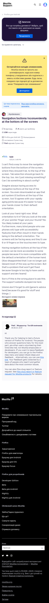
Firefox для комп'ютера (12, 453)
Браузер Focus (8, 466)
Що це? (5, 516)
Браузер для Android (11, 457)
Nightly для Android (11, 498)
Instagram (11, 556)
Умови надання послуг (12, 586)
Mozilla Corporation (19, 564)
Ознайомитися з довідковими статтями (19, 434)
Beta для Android (10, 489)
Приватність (7, 591)
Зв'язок (5, 599)
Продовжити (24, 36)
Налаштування (29, 137)
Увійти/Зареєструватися (13, 512)
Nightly (5, 493)
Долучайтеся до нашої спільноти (16, 430)
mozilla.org (7, 582)
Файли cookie (8, 595)
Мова (4, 544)
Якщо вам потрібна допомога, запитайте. (32, 105)
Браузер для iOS (9, 462)
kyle (11, 157)
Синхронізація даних (11, 525)
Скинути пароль (9, 521)
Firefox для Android (12, 15)
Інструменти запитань (11, 45)
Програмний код (9, 421)
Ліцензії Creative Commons (21, 576)
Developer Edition (10, 480)
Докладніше (24, 91)
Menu (40, 5)
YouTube (7, 556)
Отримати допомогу (10, 529)
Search (35, 5)
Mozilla (8, 399)
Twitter (5, 426)
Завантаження (8, 449)
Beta (4, 485)
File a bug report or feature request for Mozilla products (23, 373)
